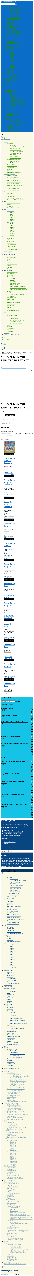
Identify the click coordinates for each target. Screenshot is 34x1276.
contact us (8, 824)
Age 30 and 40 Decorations (13, 31)
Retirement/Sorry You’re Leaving (14, 109)
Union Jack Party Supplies (13, 116)
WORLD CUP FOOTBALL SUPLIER (12, 131)
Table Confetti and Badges (13, 36)
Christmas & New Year (12, 119)
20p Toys (12, 53)
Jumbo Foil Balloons (11, 20)
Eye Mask (9, 86)
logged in (9, 435)
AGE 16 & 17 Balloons (15, 11)
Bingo (5, 117)
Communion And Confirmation (17, 105)
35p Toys (12, 56)
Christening (12, 104)
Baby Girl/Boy (10, 92)
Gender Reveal (10, 108)
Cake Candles (10, 39)
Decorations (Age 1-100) (9, 27)
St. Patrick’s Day (10, 128)
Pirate (8, 84)
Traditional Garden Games (13, 76)
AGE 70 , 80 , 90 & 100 (15, 16)
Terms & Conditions (9, 842)
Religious (9, 103)
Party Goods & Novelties (9, 79)
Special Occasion (8, 90)
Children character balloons (13, 18)
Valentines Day (10, 127)
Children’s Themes (14, 19)
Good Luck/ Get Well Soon (13, 110)
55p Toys (12, 59)
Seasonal (6, 118)
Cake (5, 38)
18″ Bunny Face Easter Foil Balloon (9, 489)
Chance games (10, 69)
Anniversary (12, 97)
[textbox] (17, 851)
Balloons (6, 6)
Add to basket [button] (9, 454)
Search (17, 701)
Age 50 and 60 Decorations (13, 33)
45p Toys (12, 57)
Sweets (8, 80)
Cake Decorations (11, 42)
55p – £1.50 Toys (11, 58)
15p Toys (12, 52)
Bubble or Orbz (10, 21)
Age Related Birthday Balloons (14, 26)
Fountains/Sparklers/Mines (13, 46)
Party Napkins (10, 35)
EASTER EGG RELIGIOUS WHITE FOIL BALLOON (9, 631)
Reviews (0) (5, 423)
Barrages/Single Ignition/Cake (14, 49)
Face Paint (9, 87)
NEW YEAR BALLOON (15, 123)
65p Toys (12, 60)
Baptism (12, 106)
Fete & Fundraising (11, 73)
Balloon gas (9, 24)
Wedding (12, 96)
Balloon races (10, 25)
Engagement (13, 95)
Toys (5, 50)
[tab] (5, 423)
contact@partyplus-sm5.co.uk (13, 832)
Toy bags (12, 67)
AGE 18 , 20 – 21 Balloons (16, 12)
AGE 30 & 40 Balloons (15, 13)
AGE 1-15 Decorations (12, 29)
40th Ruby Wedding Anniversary (17, 100)
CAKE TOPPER (10, 40)
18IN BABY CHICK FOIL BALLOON (9, 690)
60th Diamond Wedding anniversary (18, 102)
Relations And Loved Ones (19, 9)
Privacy (6, 843)
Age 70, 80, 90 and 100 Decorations (15, 34)
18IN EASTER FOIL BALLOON (9, 530)
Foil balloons (10, 7)
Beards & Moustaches (12, 85)
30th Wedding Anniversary (16, 99)
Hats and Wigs (10, 83)
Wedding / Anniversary (12, 94)
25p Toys (12, 54)
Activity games (10, 71)
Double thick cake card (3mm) (13, 43)
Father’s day (9, 129)
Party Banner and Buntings (13, 37)
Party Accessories (11, 81)
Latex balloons (10, 23)
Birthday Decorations (12, 28)
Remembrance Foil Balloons (13, 115)
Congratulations (10, 112)
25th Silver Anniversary (15, 98)
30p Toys (12, 55)
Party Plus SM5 (5, 139)
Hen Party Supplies (11, 107)
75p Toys (12, 61)
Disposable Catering (8, 78)
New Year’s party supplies (16, 124)
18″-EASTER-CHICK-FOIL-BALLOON (9, 570)
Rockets (9, 47)
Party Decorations (8, 77)
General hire (9, 72)
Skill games (9, 70)
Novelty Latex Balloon (12, 22)
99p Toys (12, 62)
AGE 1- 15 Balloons (14, 10)
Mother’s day (10, 93)
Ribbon (8, 82)
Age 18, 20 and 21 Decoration (13, 32)
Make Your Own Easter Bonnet (8, 467)
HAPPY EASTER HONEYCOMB (8, 651)
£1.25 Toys (12, 64)
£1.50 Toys (12, 66)
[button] (30, 369)
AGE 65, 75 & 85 (13, 15)
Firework (6, 45)
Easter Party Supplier (20, 352)
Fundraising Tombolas (12, 75)
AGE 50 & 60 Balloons (15, 14)
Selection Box (10, 48)
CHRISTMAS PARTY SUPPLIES (17, 122)
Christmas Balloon (14, 121)
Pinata (8, 88)
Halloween (9, 126)
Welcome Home (10, 111)
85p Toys (12, 63)
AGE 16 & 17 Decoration (12, 30)
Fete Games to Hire (8, 68)
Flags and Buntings (11, 74)
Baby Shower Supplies (12, 91)
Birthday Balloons (14, 8)
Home (2, 352)
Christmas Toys (13, 120)
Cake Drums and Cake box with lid (14, 44)
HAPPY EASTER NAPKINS (8, 609)
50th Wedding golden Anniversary (18, 101)
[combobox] (17, 851)
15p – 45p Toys (10, 51)
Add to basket (10, 415)
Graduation (9, 114)
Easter (8, 125)
